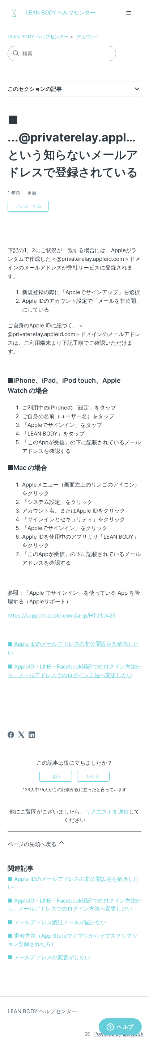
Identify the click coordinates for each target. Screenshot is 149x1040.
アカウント (88, 36)
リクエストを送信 (107, 811)
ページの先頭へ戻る (33, 844)
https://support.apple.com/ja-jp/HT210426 (62, 615)
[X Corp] (21, 734)
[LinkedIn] (32, 734)
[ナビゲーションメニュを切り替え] (128, 13)
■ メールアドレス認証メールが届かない (57, 922)
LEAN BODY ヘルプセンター (38, 36)
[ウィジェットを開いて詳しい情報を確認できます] (120, 1027)
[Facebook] (11, 734)
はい (55, 776)
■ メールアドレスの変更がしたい (49, 957)
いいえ (93, 776)
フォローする (28, 206)
